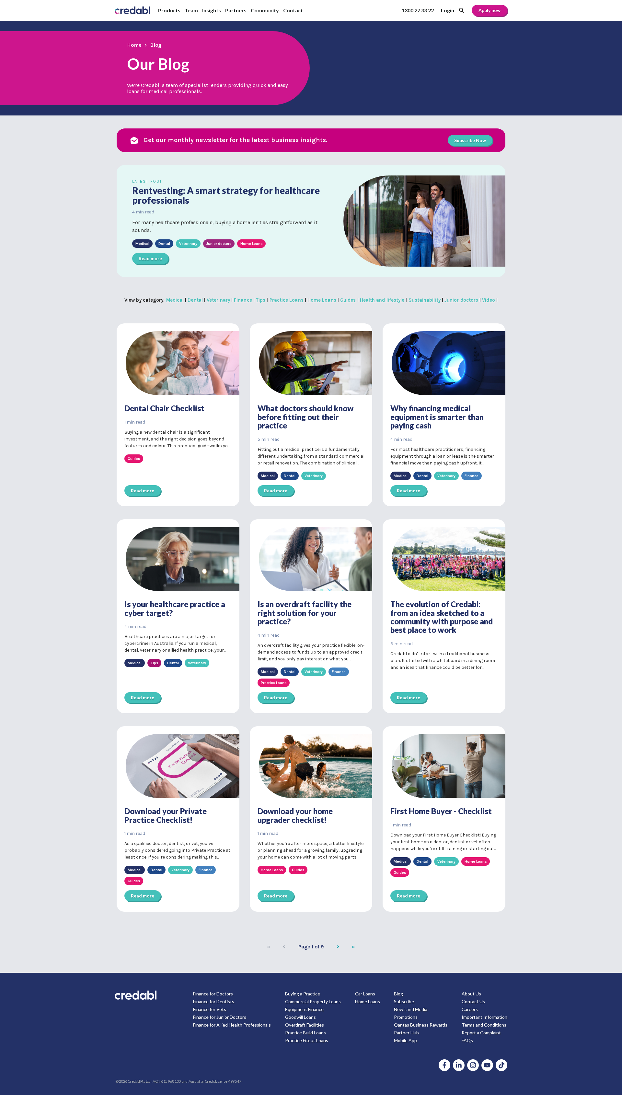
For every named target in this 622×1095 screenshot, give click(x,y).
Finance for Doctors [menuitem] (213, 993)
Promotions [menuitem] (406, 1017)
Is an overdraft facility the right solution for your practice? (304, 612)
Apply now (489, 10)
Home (134, 45)
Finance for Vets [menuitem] (209, 1009)
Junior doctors (461, 300)
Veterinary (218, 300)
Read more (150, 258)
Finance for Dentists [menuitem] (213, 1001)
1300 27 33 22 (418, 10)
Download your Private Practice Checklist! (165, 815)
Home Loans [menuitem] (367, 1001)
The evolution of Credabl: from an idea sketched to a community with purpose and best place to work (441, 616)
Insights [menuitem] (211, 10)
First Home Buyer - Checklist (441, 811)
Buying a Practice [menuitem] (302, 993)
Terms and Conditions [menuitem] (484, 1025)
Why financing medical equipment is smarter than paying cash (437, 416)
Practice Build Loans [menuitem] (305, 1032)
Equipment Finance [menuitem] (304, 1009)
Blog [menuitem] (398, 993)
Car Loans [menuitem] (365, 993)
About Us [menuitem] (471, 993)
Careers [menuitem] (470, 1009)
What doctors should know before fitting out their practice (306, 416)
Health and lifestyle (382, 300)
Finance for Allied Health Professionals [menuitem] (232, 1025)
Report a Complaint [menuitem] (481, 1032)
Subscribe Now (470, 140)
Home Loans (321, 300)
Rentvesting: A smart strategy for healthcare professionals (226, 195)
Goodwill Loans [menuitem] (300, 1017)
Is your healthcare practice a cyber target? (174, 608)
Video (488, 300)
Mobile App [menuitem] (405, 1040)
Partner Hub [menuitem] (406, 1032)
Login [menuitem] (447, 10)
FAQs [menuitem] (467, 1040)
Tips (260, 300)
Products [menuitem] (169, 10)
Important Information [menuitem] (484, 1017)
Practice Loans (287, 300)
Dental (195, 300)
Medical (175, 300)
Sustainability (425, 300)
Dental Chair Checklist (164, 408)
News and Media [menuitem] (410, 1009)
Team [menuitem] (191, 10)
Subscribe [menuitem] (404, 1001)
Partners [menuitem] (236, 10)
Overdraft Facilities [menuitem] (304, 1025)
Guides (348, 300)
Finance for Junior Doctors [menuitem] (219, 1017)
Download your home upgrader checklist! (295, 815)
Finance (243, 300)
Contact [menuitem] (293, 10)
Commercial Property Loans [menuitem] (313, 1001)
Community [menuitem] (265, 10)
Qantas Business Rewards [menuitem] (420, 1025)
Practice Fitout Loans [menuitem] (306, 1040)
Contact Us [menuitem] (473, 1001)
